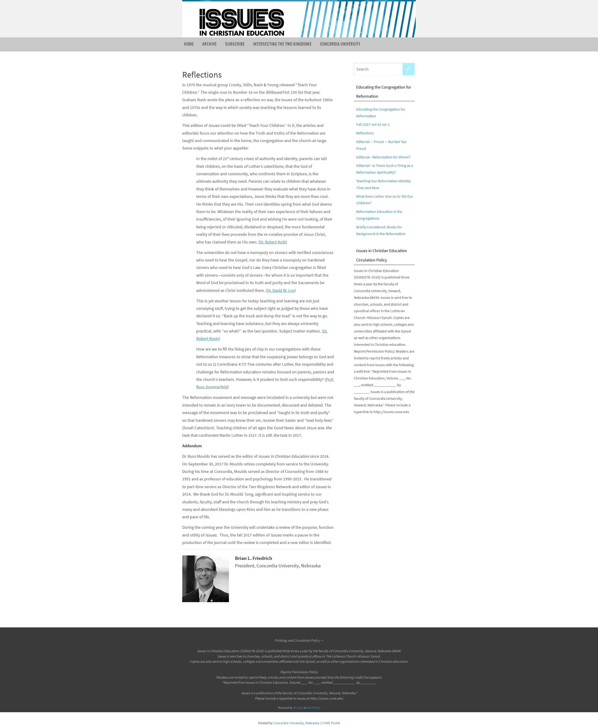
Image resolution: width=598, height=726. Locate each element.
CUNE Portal (331, 723)
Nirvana (298, 708)
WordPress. (313, 708)
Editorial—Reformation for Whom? (383, 157)
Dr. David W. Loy (281, 290)
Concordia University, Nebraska (296, 723)
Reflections (365, 133)
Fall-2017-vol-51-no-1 (373, 124)
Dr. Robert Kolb (273, 242)
